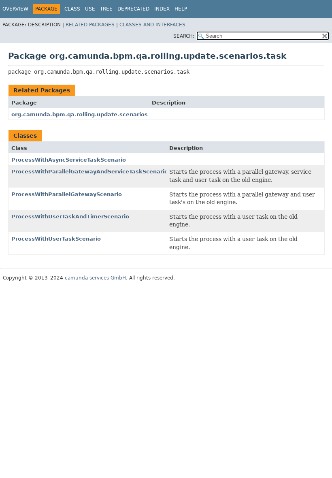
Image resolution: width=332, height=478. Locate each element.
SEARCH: (183, 36)
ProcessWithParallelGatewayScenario (66, 194)
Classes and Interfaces (152, 25)
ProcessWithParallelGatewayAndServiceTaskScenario (89, 172)
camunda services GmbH (95, 278)
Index (162, 9)
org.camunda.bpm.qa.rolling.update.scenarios (79, 114)
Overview (15, 9)
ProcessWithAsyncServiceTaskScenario (68, 160)
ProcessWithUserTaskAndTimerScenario (70, 216)
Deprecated (133, 9)
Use (90, 9)
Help (181, 9)
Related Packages (90, 25)
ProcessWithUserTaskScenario (56, 239)
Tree (106, 9)
